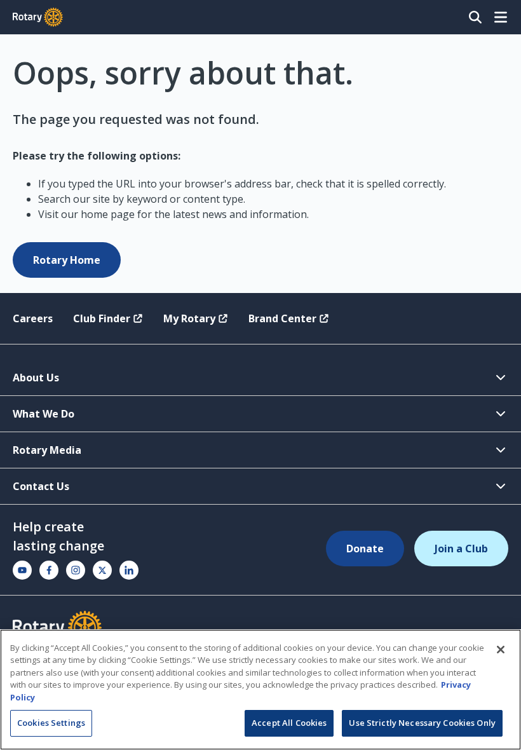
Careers (33, 318)
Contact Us (41, 486)
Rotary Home (66, 260)
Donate (365, 549)
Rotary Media (47, 450)
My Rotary (189, 318)
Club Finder (101, 318)
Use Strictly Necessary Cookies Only (422, 722)
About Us (36, 378)
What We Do (43, 414)
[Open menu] (500, 17)
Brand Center (282, 318)
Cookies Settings (51, 722)
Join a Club (461, 549)
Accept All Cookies (289, 722)
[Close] (501, 650)
